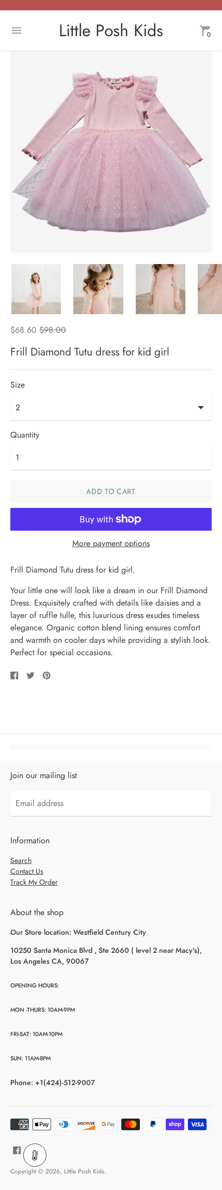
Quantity (24, 435)
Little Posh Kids (84, 1171)
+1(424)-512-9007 (65, 1082)
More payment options (111, 543)
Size (17, 385)
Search (20, 860)
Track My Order (34, 882)
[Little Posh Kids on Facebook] (17, 1149)
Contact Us (26, 871)
